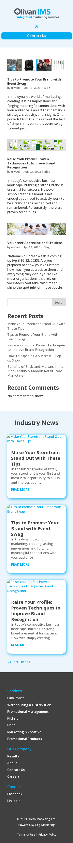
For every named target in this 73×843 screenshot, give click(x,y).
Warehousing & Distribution (29, 705)
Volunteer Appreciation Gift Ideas (34, 243)
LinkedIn (13, 801)
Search (59, 302)
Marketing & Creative (24, 732)
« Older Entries (18, 662)
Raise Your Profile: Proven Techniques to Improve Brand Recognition (31, 163)
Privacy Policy (47, 834)
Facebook (14, 794)
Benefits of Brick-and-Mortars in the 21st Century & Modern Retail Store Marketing (35, 371)
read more (20, 489)
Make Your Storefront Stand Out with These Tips (35, 458)
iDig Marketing (45, 825)
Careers (13, 776)
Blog (47, 88)
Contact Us (36, 35)
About (12, 763)
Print (11, 725)
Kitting (12, 718)
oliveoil (15, 88)
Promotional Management (28, 711)
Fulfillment (15, 698)
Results (13, 756)
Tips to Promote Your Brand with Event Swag (34, 81)
